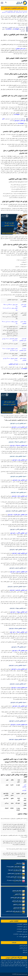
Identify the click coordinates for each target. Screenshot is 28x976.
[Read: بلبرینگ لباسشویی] (23, 895)
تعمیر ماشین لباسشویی (23, 945)
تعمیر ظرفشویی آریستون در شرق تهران (18, 572)
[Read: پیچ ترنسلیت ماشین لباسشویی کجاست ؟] (23, 877)
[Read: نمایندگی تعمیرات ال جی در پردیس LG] (23, 881)
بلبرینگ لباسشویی (18, 894)
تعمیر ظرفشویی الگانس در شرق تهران (18, 533)
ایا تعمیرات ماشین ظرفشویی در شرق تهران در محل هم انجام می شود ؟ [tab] (14, 819)
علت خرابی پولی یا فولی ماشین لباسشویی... (13, 911)
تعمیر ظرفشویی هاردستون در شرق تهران (18, 590)
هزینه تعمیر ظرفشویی (13, 364)
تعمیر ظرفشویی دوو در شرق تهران (20, 480)
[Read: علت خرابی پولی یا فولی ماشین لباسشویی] (23, 912)
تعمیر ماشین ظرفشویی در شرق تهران (14, 8)
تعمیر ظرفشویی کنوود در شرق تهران (19, 553)
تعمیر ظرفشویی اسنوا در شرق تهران (19, 496)
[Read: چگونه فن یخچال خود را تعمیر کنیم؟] (23, 871)
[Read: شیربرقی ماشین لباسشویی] (23, 901)
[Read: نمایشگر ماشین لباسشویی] (23, 891)
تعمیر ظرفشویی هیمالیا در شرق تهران (18, 632)
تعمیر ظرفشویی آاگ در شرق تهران (19, 650)
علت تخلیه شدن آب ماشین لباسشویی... (14, 873)
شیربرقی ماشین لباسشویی (17, 901)
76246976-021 (15, 934)
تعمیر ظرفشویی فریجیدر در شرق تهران (19, 687)
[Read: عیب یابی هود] (23, 864)
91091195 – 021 (19, 936)
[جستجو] (5, 3)
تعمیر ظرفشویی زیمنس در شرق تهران (19, 669)
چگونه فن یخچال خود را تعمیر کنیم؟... (15, 870)
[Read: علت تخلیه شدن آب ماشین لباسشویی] (23, 874)
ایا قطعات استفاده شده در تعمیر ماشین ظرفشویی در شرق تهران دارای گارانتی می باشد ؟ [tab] (14, 836)
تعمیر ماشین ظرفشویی (20, 49)
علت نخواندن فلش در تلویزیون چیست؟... (14, 866)
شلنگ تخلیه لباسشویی (17, 908)
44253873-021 (20, 926)
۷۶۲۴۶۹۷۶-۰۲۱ (8, 29)
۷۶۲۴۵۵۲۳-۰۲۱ (16, 29)
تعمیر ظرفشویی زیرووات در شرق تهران (18, 612)
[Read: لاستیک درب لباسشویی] (23, 905)
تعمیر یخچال (25, 950)
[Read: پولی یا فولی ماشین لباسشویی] (23, 898)
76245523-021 (19, 924)
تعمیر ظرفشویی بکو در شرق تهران (19, 706)
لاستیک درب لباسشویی (17, 904)
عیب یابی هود (19, 863)
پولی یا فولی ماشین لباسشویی (16, 897)
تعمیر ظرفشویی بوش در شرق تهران (19, 460)
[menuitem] (5, 3)
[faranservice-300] (16, 3)
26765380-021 (19, 929)
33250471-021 (19, 931)
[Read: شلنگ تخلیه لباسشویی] (23, 908)
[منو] (2, 3)
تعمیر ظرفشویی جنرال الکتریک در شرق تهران (17, 514)
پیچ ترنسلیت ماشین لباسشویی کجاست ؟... (14, 877)
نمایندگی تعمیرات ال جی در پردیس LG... (14, 880)
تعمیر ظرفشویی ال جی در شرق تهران (19, 427)
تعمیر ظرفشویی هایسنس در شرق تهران (18, 724)
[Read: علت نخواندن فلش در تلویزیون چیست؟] (23, 867)
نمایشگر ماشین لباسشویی (17, 890)
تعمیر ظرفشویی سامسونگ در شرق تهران (18, 445)
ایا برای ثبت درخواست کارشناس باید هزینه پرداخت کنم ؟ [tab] (16, 849)
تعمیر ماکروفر (25, 952)
